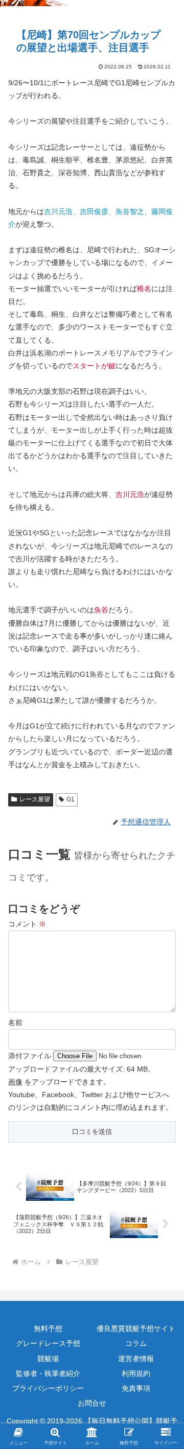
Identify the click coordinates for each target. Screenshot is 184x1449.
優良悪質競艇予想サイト (136, 1328)
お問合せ (92, 1403)
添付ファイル (30, 1056)
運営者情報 (136, 1359)
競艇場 (48, 1359)
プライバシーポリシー (48, 1388)
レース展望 (34, 799)
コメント (27, 924)
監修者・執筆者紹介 (48, 1373)
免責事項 (136, 1388)
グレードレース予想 (48, 1343)
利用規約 (136, 1373)
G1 (70, 799)
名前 (15, 1022)
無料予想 (48, 1328)
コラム (136, 1343)
